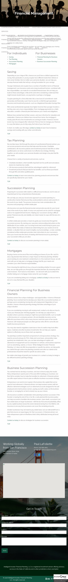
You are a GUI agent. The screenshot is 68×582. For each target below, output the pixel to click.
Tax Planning (13, 59)
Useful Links (27, 48)
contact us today (35, 128)
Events (44, 48)
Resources (5, 43)
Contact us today (13, 175)
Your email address (14, 522)
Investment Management (32, 39)
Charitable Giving (52, 35)
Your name (11, 515)
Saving (11, 57)
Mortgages (12, 64)
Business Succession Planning (30, 35)
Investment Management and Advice (46, 27)
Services (4, 31)
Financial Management (10, 39)
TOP (8, 134)
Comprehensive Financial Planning (15, 27)
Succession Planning (15, 61)
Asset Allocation (8, 35)
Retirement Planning (53, 39)
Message (11, 536)
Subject (10, 529)
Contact (4, 52)
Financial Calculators (10, 48)
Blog (37, 48)
